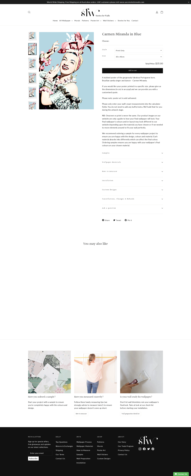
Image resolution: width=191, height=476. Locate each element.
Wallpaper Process (84, 442)
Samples (106, 153)
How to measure (109, 171)
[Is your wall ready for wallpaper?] (141, 372)
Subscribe (33, 458)
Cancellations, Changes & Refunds (118, 199)
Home (55, 20)
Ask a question (109, 208)
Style (104, 50)
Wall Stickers (108, 20)
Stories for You (124, 20)
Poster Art (95, 20)
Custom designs (109, 190)
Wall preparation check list (130, 414)
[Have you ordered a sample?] (49, 372)
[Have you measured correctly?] (95, 372)
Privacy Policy (124, 450)
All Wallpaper (65, 20)
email (128, 89)
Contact (135, 20)
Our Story (122, 442)
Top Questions (62, 442)
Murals (77, 20)
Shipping (59, 450)
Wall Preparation (83, 458)
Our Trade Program (126, 446)
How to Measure (83, 450)
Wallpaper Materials (111, 162)
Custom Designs (103, 458)
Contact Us (60, 458)
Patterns (85, 20)
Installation (107, 180)
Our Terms (60, 454)
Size (104, 56)
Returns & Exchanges (64, 446)
